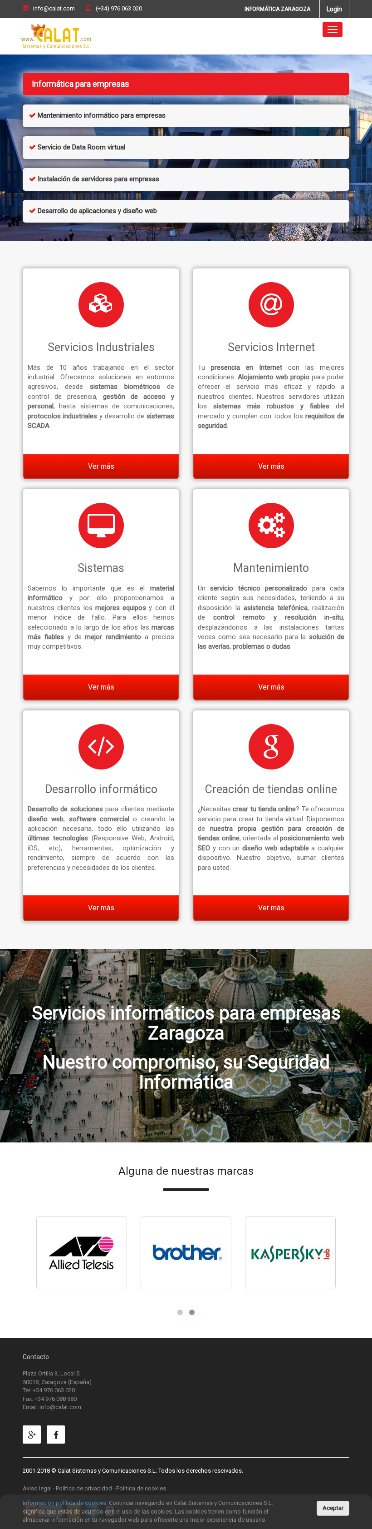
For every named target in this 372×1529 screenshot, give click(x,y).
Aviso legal (37, 1488)
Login (334, 9)
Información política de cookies (64, 1502)
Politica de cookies (141, 1488)
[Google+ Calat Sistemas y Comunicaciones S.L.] (34, 1436)
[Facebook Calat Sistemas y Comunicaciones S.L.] (58, 1436)
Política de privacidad (84, 1488)
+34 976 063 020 (54, 1390)
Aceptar (333, 1507)
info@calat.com (54, 8)
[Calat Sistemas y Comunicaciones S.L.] (56, 29)
